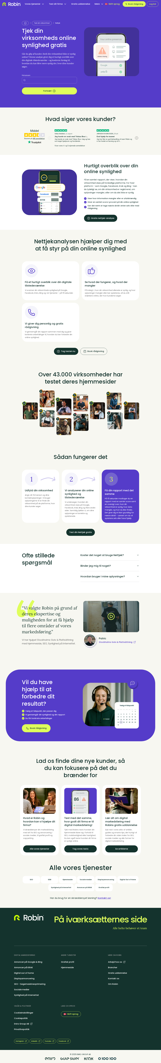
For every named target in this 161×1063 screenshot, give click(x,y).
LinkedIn (34, 1041)
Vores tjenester (32, 4)
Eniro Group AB (21, 1023)
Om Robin (113, 984)
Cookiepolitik (21, 1018)
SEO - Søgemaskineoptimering (29, 984)
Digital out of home (24, 973)
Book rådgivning (135, 4)
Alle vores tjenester (39, 848)
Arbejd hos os (115, 962)
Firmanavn (26, 75)
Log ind (152, 4)
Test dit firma (56, 4)
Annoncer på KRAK (23, 967)
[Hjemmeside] (25, 23)
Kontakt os (113, 978)
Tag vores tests (80, 848)
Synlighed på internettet (26, 995)
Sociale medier (21, 989)
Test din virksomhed (42, 23)
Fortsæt (47, 90)
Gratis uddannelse (80, 4)
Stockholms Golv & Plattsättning (115, 642)
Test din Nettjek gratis (80, 532)
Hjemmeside (67, 967)
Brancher (112, 967)
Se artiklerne (121, 848)
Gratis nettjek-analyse (102, 218)
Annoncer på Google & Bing (28, 962)
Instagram (20, 1041)
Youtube (48, 1041)
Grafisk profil (67, 962)
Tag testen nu (68, 351)
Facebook (62, 1041)
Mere (97, 4)
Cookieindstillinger (23, 1012)
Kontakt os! (104, 898)
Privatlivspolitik (21, 1029)
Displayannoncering (24, 978)
